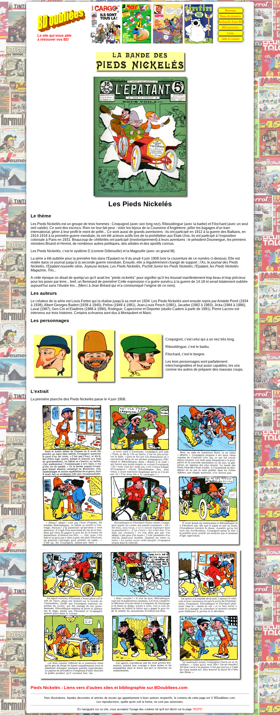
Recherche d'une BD (231, 21)
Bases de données (230, 16)
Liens (230, 33)
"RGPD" (197, 709)
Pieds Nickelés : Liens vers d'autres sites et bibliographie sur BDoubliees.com (109, 687)
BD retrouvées (230, 27)
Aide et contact (231, 38)
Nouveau (230, 10)
